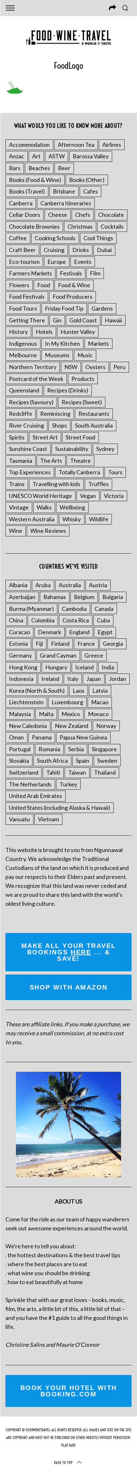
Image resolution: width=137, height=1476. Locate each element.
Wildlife (98, 519)
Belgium (84, 596)
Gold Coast (83, 320)
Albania (18, 584)
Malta (46, 713)
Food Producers (72, 296)
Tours (115, 472)
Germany (20, 655)
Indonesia (21, 678)
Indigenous (23, 343)
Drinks (80, 249)
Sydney (105, 448)
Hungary (56, 667)
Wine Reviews (48, 530)
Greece (93, 655)
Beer (64, 167)
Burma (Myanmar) (31, 608)
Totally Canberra (79, 472)
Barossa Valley (91, 156)
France (86, 643)
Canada (104, 608)
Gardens (102, 308)
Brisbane (64, 191)
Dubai (104, 249)
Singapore (104, 749)
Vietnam (48, 819)
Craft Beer (22, 249)
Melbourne (23, 355)
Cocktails (112, 226)
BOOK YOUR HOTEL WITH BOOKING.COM (68, 1391)
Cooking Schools (55, 237)
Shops (59, 425)
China (16, 620)
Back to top (63, 1462)
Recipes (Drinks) (67, 390)
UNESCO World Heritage (40, 495)
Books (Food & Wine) (35, 179)
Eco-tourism (24, 261)
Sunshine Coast (28, 448)
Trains (17, 483)
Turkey (68, 784)
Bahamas (54, 596)
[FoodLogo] (14, 92)
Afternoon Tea (76, 144)
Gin (57, 320)
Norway (106, 725)
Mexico (70, 713)
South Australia (94, 425)
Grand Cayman (58, 655)
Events (82, 261)
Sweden (107, 760)
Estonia (18, 643)
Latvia (100, 690)
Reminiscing (55, 413)
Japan (93, 678)
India (108, 667)
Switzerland (23, 772)
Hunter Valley (78, 331)
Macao (99, 702)
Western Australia (31, 519)
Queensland (24, 390)
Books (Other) (87, 179)
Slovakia (19, 760)
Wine (15, 530)
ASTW (56, 156)
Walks (44, 507)
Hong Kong (23, 667)
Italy (72, 678)
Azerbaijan (22, 596)
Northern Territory (32, 366)
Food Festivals (27, 296)
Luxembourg (67, 702)
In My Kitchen (62, 343)
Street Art (45, 437)
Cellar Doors (24, 214)
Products (82, 378)
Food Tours (23, 308)
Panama (42, 737)
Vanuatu (19, 819)
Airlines (111, 144)
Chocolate (111, 214)
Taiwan (77, 772)
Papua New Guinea (83, 737)
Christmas (80, 226)
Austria (98, 584)
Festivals (71, 273)
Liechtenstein (26, 702)
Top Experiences (30, 472)
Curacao (19, 631)
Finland (60, 643)
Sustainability (71, 448)
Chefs (82, 214)
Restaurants (93, 413)
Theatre (80, 460)
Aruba (43, 584)
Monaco (98, 713)
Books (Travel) (27, 191)
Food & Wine (74, 284)
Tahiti (53, 772)
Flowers (19, 284)
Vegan (88, 495)
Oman (16, 737)
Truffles (98, 483)
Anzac (16, 156)
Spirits (17, 437)
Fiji (39, 643)
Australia (70, 584)
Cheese (57, 214)
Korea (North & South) (37, 690)
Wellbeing (72, 507)
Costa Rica (75, 620)
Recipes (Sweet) (81, 402)
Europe (56, 261)
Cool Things (98, 237)
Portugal (20, 749)
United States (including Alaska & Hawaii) (59, 807)
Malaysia (20, 713)
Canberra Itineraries (65, 203)
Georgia (113, 643)
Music (85, 355)
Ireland (50, 678)
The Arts (51, 460)
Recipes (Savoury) (31, 402)
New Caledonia (28, 725)
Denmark (49, 631)
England (79, 631)
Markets (98, 343)
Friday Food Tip (64, 308)
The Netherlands (30, 784)
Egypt (104, 631)
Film (95, 273)
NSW (70, 366)
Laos (78, 690)
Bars (14, 167)
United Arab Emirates (35, 795)
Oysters (95, 366)
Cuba (103, 620)
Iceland (84, 667)
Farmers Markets (30, 273)
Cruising (54, 249)
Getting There (27, 320)
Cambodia (74, 608)
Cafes (90, 191)
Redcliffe (20, 413)
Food (43, 284)
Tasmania (20, 460)
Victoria (114, 495)
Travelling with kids (56, 483)
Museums (57, 355)
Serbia (76, 749)
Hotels (44, 331)
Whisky (71, 519)
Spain (82, 760)
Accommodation (29, 144)
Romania (49, 749)
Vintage (19, 507)
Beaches (39, 167)
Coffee (18, 237)
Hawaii (113, 320)
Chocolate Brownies (34, 226)
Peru (119, 366)
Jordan (117, 678)
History (18, 331)
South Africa (52, 760)
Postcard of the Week (36, 378)
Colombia (42, 620)
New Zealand (71, 725)
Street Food (80, 437)
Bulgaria (112, 596)
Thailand (105, 772)
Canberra (20, 203)
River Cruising (26, 425)
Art (36, 156)
